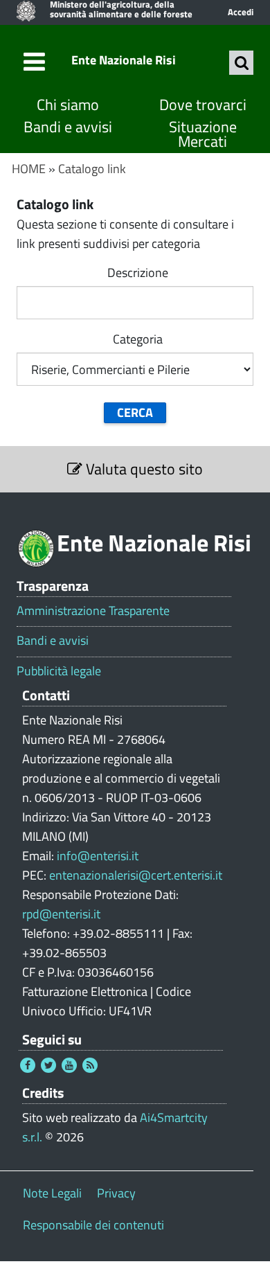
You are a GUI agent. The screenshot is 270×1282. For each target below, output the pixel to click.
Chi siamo (68, 105)
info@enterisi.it (97, 855)
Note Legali (52, 1193)
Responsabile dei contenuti (93, 1225)
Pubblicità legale (59, 671)
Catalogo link (92, 168)
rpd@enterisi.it (61, 914)
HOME (29, 168)
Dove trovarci (202, 105)
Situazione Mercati (203, 134)
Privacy (116, 1193)
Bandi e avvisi (68, 127)
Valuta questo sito (142, 469)
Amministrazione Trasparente (93, 610)
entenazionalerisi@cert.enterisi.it (135, 875)
